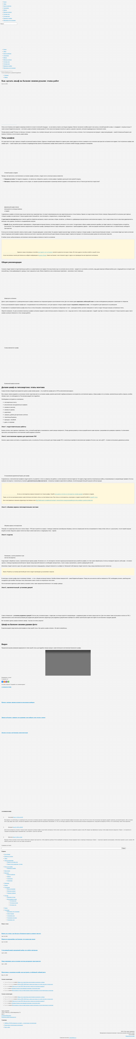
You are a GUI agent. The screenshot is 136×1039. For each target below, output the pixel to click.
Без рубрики (7, 854)
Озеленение (6, 8)
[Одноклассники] (4, 682)
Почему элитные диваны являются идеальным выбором (18, 702)
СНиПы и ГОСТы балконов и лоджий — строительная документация (20, 1023)
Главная (2, 71)
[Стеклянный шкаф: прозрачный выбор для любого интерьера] (5, 947)
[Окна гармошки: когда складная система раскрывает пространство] (5, 958)
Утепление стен (11, 919)
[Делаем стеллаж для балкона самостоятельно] (9, 729)
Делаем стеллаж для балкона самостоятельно (15, 732)
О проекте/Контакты (6, 1015)
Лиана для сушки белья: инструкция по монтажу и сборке (31, 982)
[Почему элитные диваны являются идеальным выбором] (9, 699)
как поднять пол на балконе (45, 252)
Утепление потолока (12, 917)
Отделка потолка (14, 902)
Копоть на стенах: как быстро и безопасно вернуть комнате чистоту (21, 933)
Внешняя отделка (11, 897)
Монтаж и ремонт (7, 12)
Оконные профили (11, 893)
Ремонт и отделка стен (12, 862)
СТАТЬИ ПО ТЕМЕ (6, 687)
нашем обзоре (42, 255)
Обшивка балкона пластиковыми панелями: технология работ (26, 988)
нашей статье (93, 497)
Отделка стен (6, 14)
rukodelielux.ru (72, 1037)
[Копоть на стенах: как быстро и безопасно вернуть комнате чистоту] (5, 930)
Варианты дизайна (7, 18)
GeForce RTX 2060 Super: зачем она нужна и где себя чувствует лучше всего (35, 984)
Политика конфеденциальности (9, 1017)
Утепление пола (11, 915)
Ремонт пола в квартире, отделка (14, 864)
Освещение (9, 880)
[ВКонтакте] (2, 682)
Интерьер (6, 71)
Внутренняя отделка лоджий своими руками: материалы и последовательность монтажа (32, 990)
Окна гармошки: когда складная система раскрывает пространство (21, 961)
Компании (6, 883)
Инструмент (7, 870)
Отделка (6, 895)
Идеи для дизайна (8, 866)
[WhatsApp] (8, 682)
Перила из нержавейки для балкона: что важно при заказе (18, 939)
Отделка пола (6, 16)
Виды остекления (11, 888)
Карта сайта (7, 1027)
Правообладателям (130, 1036)
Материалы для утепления (9, 20)
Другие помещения (8, 860)
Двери (4, 3)
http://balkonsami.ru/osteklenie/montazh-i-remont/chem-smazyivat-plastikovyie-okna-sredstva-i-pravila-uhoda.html (64, 500)
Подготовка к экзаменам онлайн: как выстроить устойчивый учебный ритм (24, 972)
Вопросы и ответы (8, 856)
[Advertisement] (68, 95)
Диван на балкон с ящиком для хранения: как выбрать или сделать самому (23, 717)
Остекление (7, 887)
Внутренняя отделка (12, 899)
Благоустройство (7, 6)
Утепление (6, 910)
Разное (5, 1)
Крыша (6, 885)
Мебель (5, 10)
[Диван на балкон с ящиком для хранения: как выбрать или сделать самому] (9, 714)
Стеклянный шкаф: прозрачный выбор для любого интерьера (20, 950)
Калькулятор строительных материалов (13, 1025)
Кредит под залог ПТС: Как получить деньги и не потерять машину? (29, 986)
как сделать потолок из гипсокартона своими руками (69, 494)
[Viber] (6, 682)
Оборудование (10, 913)
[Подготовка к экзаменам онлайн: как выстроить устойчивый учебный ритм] (5, 969)
